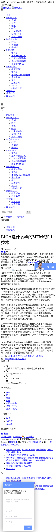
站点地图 (17, 437)
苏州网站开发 (35, 442)
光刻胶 (14, 45)
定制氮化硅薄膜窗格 (20, 75)
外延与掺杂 (16, 31)
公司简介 (15, 201)
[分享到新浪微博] (7, 433)
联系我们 (10, 96)
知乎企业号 (6, 437)
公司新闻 (15, 193)
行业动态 (15, 196)
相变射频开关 (17, 64)
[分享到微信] (2, 252)
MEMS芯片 (11, 50)
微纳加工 (13, 442)
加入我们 (15, 204)
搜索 (28, 212)
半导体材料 (11, 39)
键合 (13, 28)
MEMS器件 (11, 66)
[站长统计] (23, 437)
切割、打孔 (16, 34)
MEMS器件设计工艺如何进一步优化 (26, 356)
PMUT (14, 85)
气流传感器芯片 (18, 58)
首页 (8, 15)
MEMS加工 (11, 17)
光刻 (13, 20)
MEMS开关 (16, 88)
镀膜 (13, 26)
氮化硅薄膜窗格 (18, 61)
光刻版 (14, 47)
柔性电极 (15, 77)
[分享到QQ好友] (5, 252)
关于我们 (10, 93)
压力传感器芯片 (18, 56)
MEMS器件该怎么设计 (15, 359)
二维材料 (15, 83)
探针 (13, 80)
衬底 (13, 42)
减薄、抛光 (16, 36)
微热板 (14, 53)
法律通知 (30, 437)
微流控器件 (16, 69)
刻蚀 (13, 23)
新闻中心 (10, 90)
